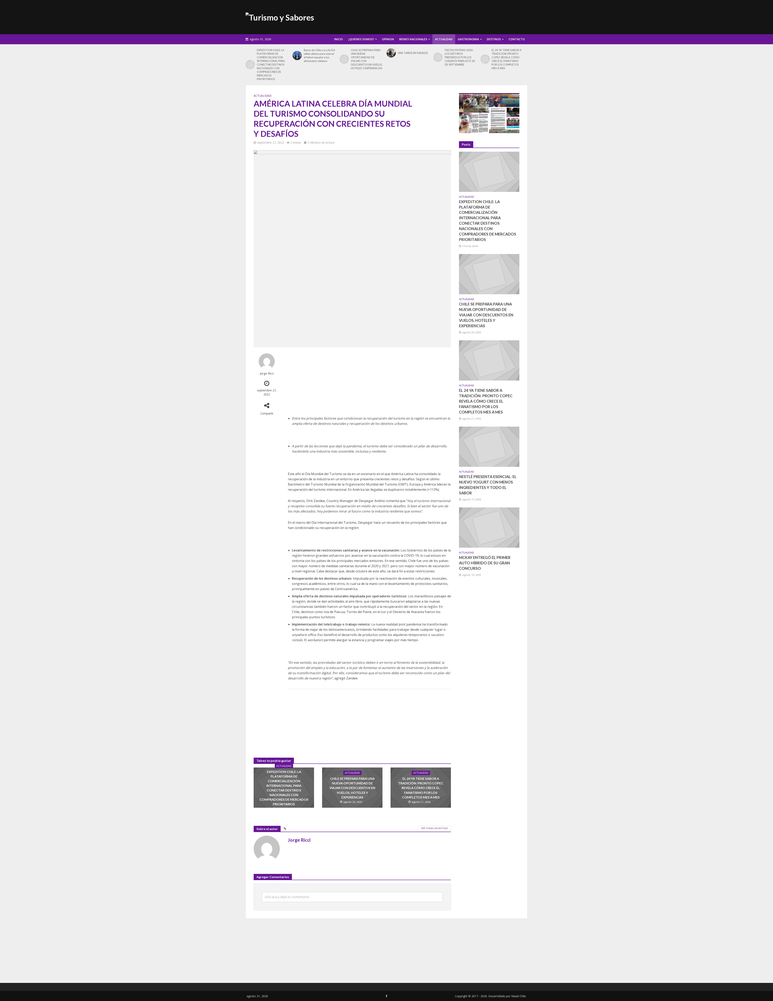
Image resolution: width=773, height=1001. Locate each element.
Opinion (388, 39)
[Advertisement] (454, 16)
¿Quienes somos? (361, 39)
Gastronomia (468, 39)
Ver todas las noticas (434, 828)
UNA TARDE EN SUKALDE (413, 53)
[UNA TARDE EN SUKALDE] (391, 53)
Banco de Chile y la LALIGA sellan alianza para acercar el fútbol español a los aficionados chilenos (319, 55)
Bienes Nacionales (413, 39)
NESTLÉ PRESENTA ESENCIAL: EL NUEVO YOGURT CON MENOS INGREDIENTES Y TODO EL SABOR (488, 484)
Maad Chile (518, 996)
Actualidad (444, 39)
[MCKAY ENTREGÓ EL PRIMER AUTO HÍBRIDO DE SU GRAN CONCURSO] (489, 527)
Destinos (494, 39)
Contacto (517, 39)
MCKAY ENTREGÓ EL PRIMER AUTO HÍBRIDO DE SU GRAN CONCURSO (485, 563)
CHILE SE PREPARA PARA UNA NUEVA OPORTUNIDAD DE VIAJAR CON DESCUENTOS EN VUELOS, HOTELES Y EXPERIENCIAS (366, 59)
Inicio (338, 39)
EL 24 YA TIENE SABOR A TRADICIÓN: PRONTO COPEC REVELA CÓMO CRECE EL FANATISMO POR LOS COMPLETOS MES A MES (506, 59)
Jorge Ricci (267, 373)
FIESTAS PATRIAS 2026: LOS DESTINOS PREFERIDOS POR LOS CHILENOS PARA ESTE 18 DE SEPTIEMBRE (460, 57)
